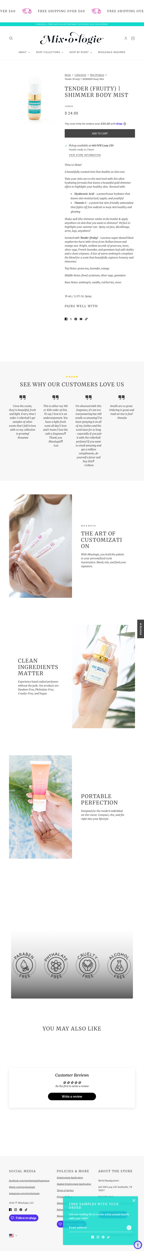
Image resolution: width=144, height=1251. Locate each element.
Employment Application (70, 1177)
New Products (97, 75)
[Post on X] (70, 318)
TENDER (69, 106)
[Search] (11, 38)
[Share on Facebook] (66, 318)
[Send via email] (81, 318)
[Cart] (133, 38)
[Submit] (129, 1227)
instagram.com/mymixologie (24, 1193)
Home (68, 75)
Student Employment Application (74, 1184)
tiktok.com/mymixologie (22, 1187)
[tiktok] (108, 1237)
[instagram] (98, 1237)
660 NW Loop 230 (102, 145)
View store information (85, 155)
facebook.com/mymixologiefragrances (29, 1180)
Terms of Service (65, 1190)
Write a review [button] (72, 1096)
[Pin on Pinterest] (76, 318)
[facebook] (92, 1237)
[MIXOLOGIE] (72, 38)
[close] (134, 1200)
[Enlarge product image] (34, 99)
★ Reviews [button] (140, 629)
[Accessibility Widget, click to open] (138, 1245)
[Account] (126, 38)
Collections (80, 75)
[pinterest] (103, 1237)
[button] (86, 318)
